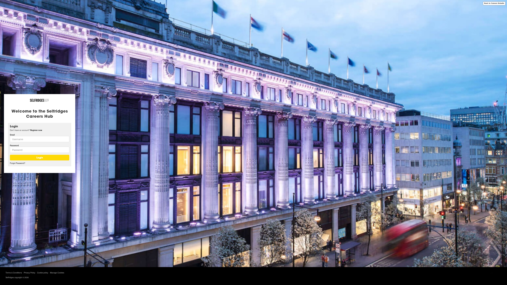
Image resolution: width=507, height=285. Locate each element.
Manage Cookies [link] (57, 272)
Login (39, 157)
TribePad (494, 273)
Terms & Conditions (14, 272)
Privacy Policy (29, 272)
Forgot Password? (17, 163)
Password (14, 145)
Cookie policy (42, 272)
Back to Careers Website (494, 3)
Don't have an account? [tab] (26, 130)
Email (12, 134)
